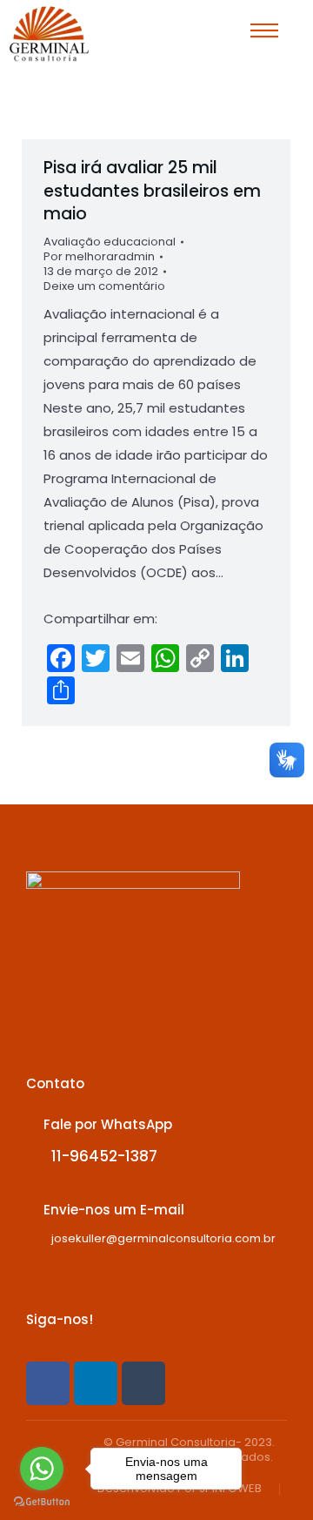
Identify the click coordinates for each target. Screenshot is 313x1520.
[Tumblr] (143, 1383)
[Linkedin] (95, 1383)
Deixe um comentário (104, 286)
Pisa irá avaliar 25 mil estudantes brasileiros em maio (152, 190)
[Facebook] (48, 1383)
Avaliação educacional (109, 241)
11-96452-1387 (104, 1156)
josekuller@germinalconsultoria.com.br (163, 1238)
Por (99, 257)
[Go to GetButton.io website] (42, 1502)
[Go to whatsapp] (41, 1468)
